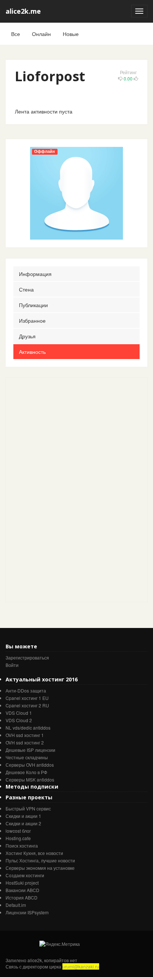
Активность (32, 351)
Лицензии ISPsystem (27, 912)
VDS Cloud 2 (19, 720)
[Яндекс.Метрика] (59, 944)
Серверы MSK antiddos (30, 779)
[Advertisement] (61, 489)
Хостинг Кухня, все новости (34, 853)
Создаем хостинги (25, 875)
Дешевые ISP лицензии (30, 750)
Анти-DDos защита (26, 690)
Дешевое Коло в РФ (26, 772)
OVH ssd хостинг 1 (25, 735)
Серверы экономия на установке (40, 868)
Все (15, 33)
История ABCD (22, 897)
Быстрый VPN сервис (28, 808)
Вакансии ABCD (22, 890)
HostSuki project (22, 882)
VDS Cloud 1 (19, 713)
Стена (26, 289)
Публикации (33, 305)
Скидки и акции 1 (23, 816)
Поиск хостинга (22, 845)
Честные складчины (27, 757)
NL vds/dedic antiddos (28, 727)
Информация (35, 273)
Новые (71, 33)
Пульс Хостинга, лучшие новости (40, 860)
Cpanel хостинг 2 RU (27, 705)
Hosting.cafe (18, 838)
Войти (12, 665)
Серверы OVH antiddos (30, 764)
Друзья (27, 336)
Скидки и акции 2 (23, 823)
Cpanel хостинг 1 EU (27, 698)
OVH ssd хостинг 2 (25, 742)
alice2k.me (23, 11)
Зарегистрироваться (27, 657)
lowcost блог (18, 831)
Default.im (16, 905)
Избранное (32, 320)
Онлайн (41, 33)
